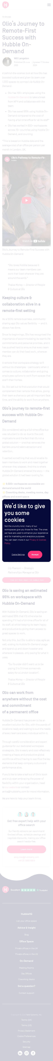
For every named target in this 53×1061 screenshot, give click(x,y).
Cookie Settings (18, 554)
